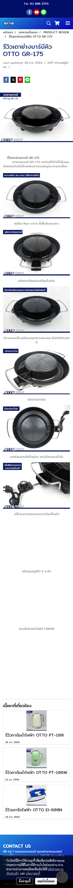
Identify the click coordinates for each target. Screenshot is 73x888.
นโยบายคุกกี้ (33, 873)
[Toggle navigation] (67, 23)
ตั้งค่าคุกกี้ (24, 881)
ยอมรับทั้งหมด (46, 881)
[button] (47, 23)
